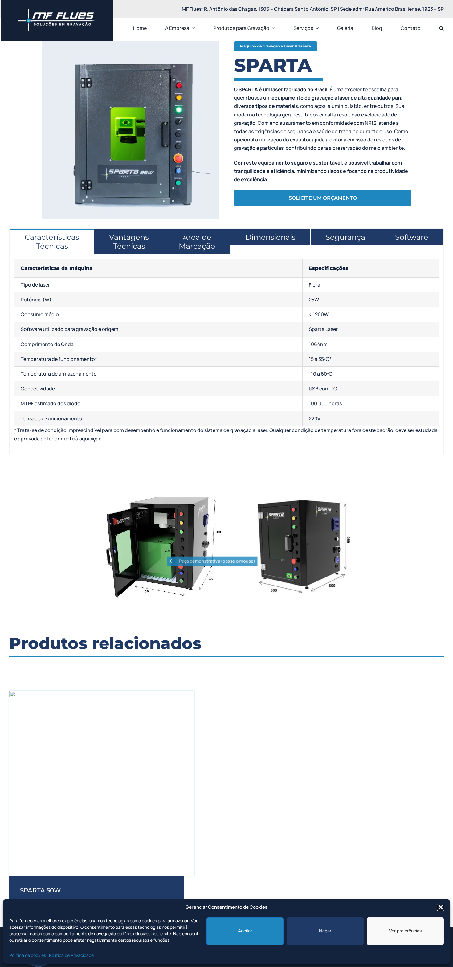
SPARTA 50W (40, 890)
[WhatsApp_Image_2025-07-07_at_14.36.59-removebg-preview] (57, 11)
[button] (441, 907)
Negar (325, 930)
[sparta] (101, 693)
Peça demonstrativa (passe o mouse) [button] (217, 561)
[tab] (52, 241)
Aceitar (245, 930)
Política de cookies (27, 955)
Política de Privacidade (71, 955)
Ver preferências (405, 930)
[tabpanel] (226, 354)
